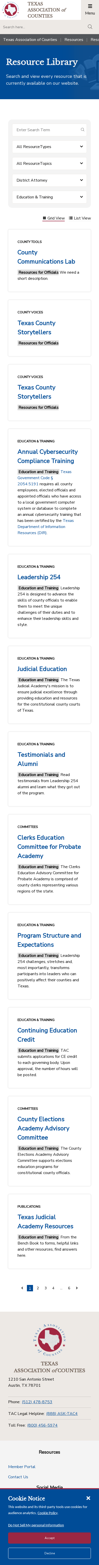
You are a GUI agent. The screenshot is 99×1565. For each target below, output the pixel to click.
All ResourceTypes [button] (33, 147)
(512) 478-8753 (37, 1402)
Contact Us (18, 1477)
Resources (73, 39)
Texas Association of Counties (30, 39)
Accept (50, 1538)
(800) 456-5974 (42, 1425)
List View (82, 218)
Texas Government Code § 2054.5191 (45, 478)
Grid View (56, 218)
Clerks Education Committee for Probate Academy (49, 846)
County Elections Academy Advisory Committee (43, 1128)
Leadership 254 (39, 577)
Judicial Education (42, 669)
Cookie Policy (47, 1513)
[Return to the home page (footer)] (49, 1340)
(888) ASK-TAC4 (62, 1413)
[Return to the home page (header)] (10, 10)
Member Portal (22, 1467)
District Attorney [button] (31, 180)
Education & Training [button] (34, 197)
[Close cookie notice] (88, 1497)
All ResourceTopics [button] (34, 163)
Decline (49, 1553)
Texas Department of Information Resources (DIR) (46, 527)
